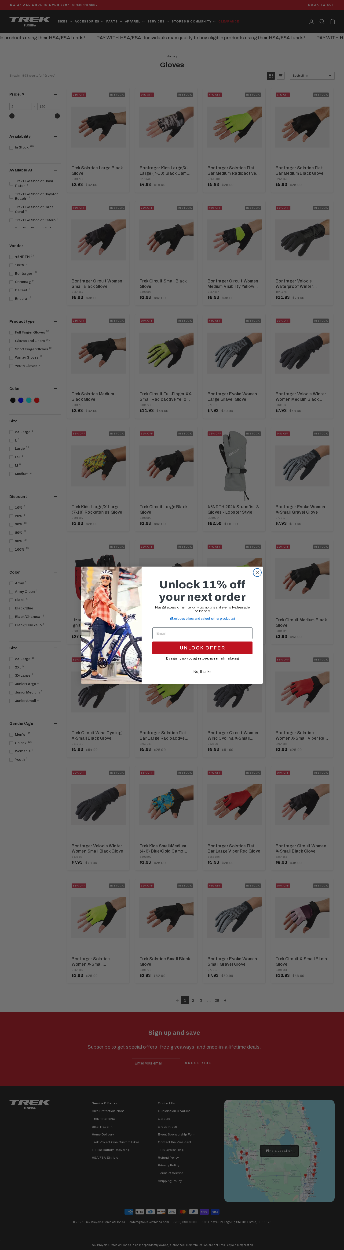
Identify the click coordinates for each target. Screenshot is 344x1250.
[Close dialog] (257, 572)
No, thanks (202, 672)
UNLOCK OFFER (202, 647)
